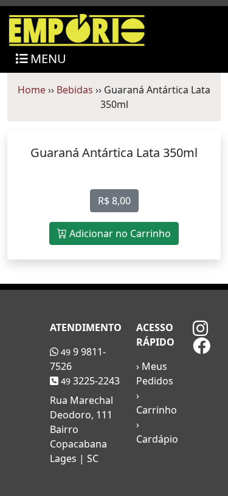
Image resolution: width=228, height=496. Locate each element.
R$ (114, 200)
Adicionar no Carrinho (119, 233)
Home (32, 89)
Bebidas (75, 89)
